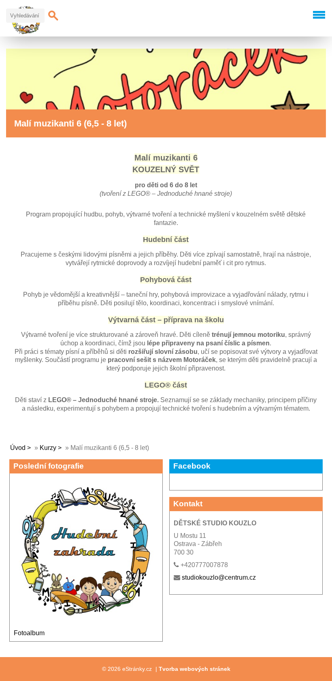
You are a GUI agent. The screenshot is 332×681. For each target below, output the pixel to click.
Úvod (18, 447)
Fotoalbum (29, 633)
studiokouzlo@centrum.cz (219, 577)
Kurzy (49, 447)
